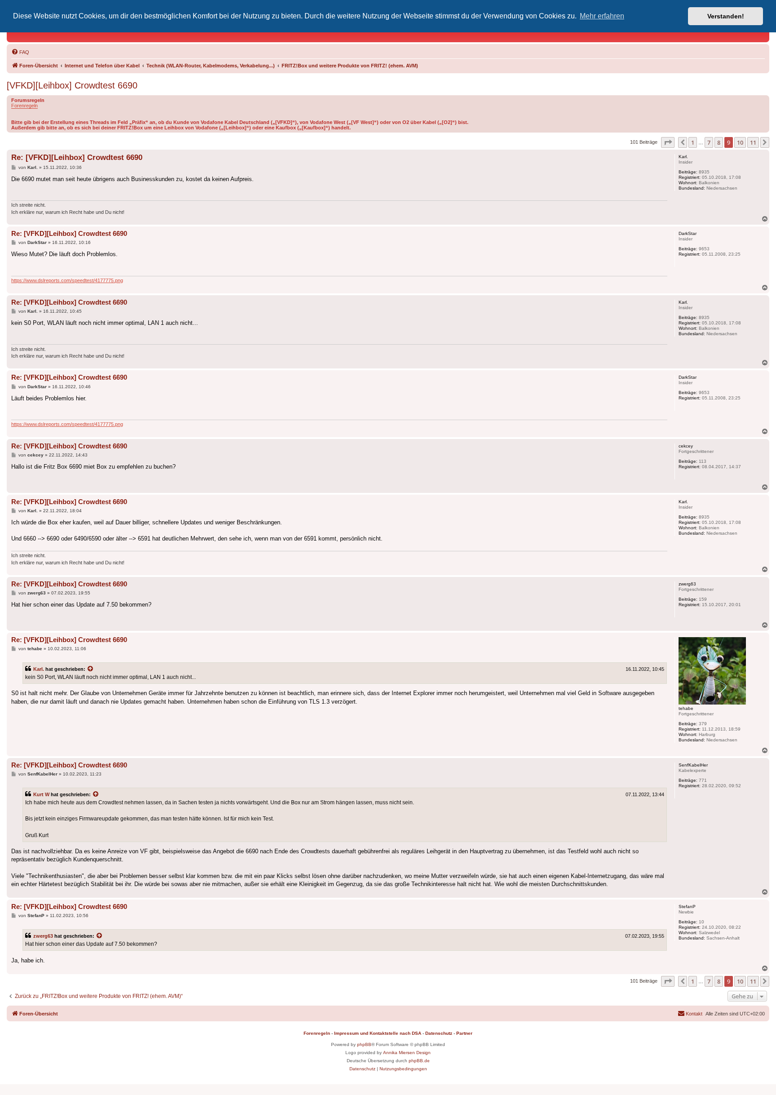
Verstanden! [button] (725, 16)
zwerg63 (43, 936)
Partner (464, 1033)
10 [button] (740, 142)
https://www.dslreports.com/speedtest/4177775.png (67, 280)
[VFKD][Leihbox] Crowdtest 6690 (72, 85)
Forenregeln (24, 105)
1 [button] (692, 142)
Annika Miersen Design (407, 1052)
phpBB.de (419, 1060)
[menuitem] (20, 52)
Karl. (38, 669)
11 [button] (753, 142)
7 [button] (708, 142)
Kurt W (41, 794)
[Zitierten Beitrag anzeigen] (91, 669)
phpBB (364, 1044)
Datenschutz (438, 1033)
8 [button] (718, 142)
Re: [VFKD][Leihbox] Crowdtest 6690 (76, 157)
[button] (668, 142)
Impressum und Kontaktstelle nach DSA (377, 1033)
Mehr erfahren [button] (602, 16)
